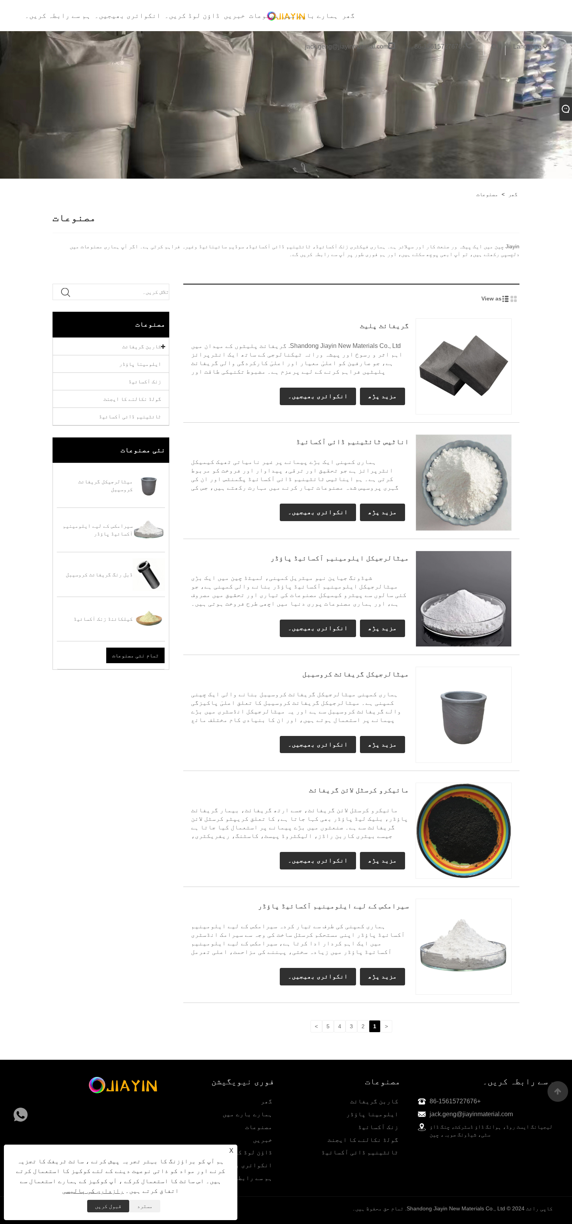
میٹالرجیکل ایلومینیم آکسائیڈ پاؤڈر (339, 558)
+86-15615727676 (439, 46)
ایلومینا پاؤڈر (140, 364)
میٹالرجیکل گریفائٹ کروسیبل (355, 674)
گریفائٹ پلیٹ (384, 326)
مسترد (145, 1206)
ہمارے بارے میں (310, 15)
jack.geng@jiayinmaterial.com (346, 46)
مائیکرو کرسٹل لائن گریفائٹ (359, 790)
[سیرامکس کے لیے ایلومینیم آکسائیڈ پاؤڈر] (463, 946)
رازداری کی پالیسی (93, 1190)
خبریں (234, 15)
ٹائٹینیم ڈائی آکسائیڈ (130, 416)
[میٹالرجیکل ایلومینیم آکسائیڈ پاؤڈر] (463, 598)
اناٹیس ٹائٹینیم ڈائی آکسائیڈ (352, 442)
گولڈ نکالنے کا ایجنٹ (132, 399)
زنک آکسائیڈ (144, 381)
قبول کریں (108, 1206)
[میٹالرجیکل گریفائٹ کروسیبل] (463, 714)
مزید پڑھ (382, 396)
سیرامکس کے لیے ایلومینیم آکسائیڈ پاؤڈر (333, 906)
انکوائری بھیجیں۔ (128, 15)
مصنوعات (264, 15)
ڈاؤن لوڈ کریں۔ (192, 15)
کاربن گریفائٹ (141, 346)
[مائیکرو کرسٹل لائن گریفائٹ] (463, 830)
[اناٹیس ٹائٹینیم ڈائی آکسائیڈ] (463, 482)
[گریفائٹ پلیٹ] (463, 366)
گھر (348, 15)
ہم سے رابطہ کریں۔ (58, 15)
